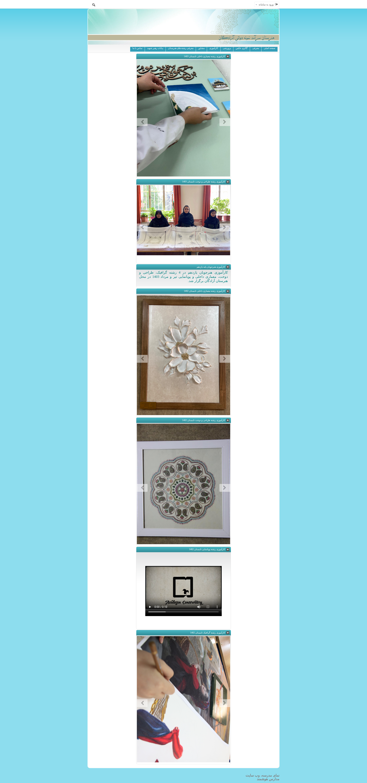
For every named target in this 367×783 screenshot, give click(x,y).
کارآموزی (213, 48)
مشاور (201, 48)
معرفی (255, 48)
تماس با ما (137, 48)
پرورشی (227, 48)
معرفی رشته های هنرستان (180, 48)
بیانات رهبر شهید (155, 48)
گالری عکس (242, 48)
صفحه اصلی (269, 48)
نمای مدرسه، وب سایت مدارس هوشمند (262, 777)
